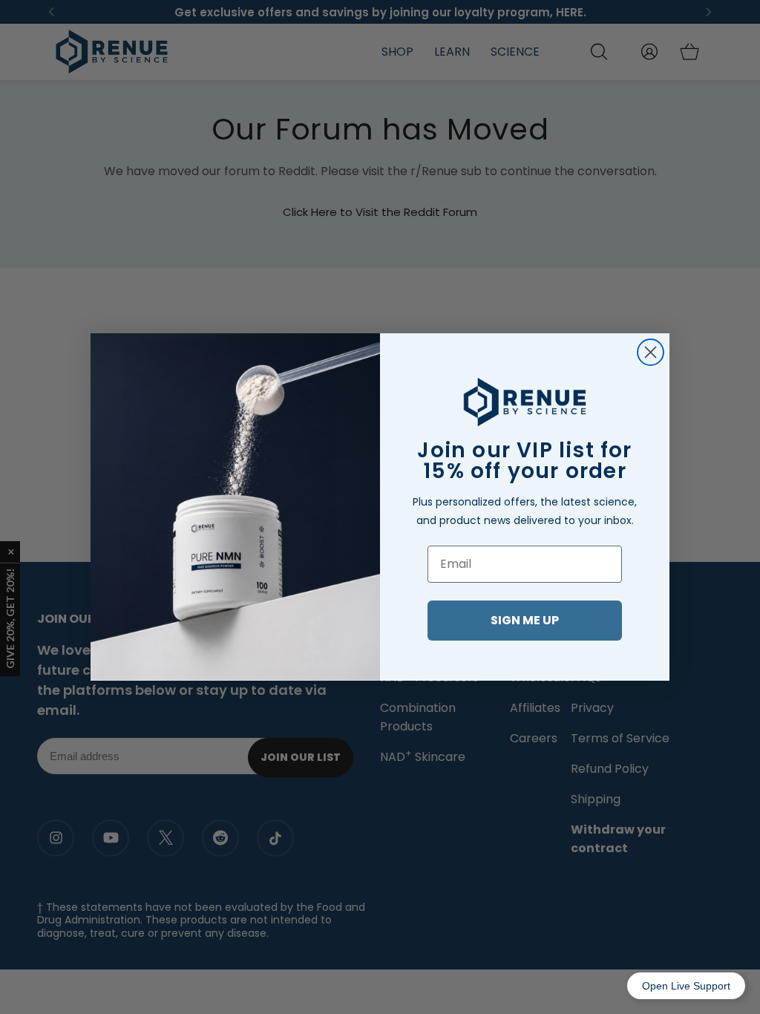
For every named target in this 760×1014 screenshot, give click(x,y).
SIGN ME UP (525, 620)
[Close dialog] (651, 352)
